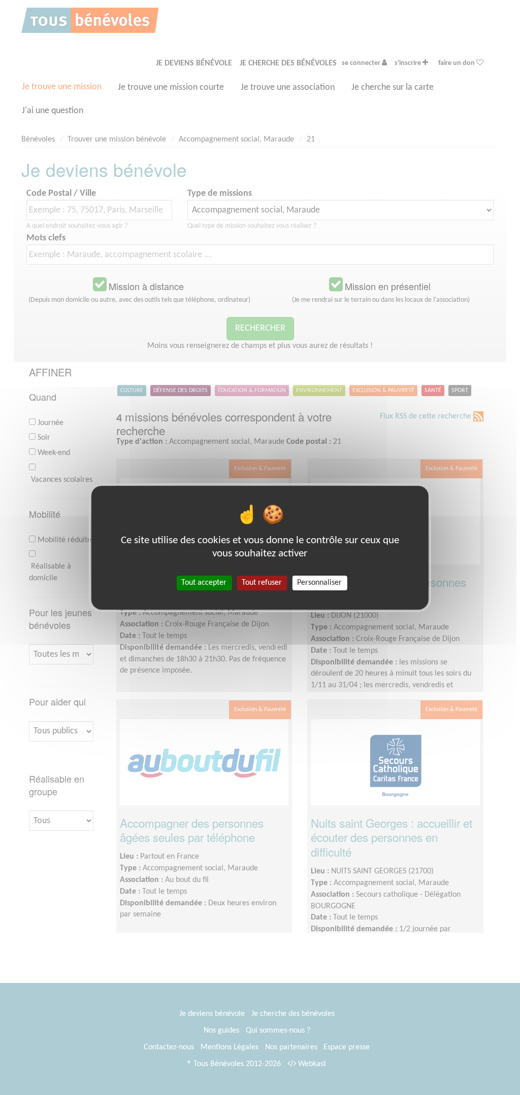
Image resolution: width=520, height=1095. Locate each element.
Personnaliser (319, 582)
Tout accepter (203, 582)
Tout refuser (262, 582)
